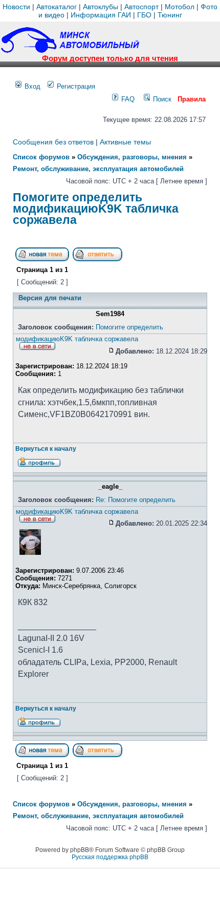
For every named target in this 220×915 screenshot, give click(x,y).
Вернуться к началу (45, 448)
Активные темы (125, 142)
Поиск (161, 99)
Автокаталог (56, 7)
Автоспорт (141, 7)
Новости (16, 7)
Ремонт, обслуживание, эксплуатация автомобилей (98, 169)
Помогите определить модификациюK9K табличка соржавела (96, 208)
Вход (31, 86)
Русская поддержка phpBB (110, 857)
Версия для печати (49, 298)
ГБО (144, 15)
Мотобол (179, 7)
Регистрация (75, 86)
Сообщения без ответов (53, 142)
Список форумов (41, 157)
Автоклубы (100, 7)
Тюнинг (170, 15)
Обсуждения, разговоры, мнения (132, 157)
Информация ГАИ (101, 15)
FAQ (127, 99)
